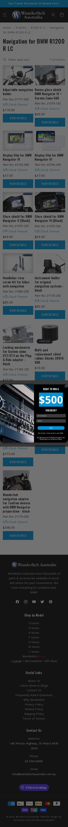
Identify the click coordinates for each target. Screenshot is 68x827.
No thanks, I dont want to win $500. (51, 433)
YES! (51, 428)
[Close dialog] (66, 386)
